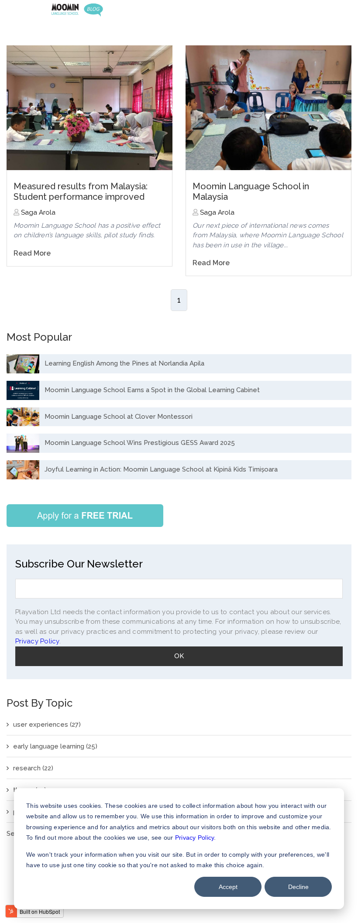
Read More (32, 253)
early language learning (55, 746)
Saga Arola (37, 212)
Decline (298, 886)
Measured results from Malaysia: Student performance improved (81, 191)
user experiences (47, 724)
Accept (228, 886)
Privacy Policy (194, 837)
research (33, 768)
